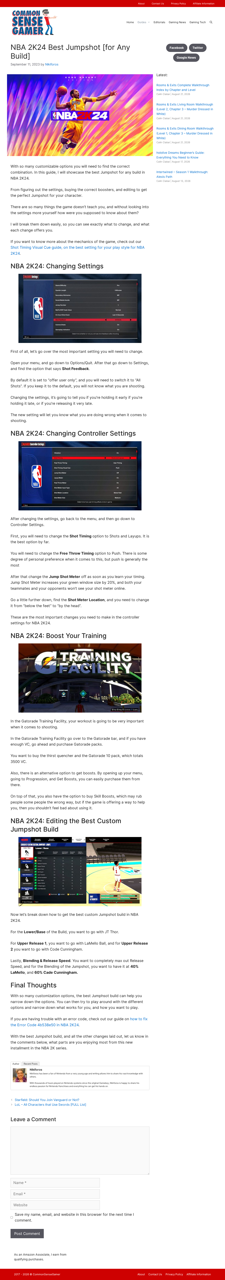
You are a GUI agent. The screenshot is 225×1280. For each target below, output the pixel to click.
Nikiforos (36, 1069)
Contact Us (158, 3)
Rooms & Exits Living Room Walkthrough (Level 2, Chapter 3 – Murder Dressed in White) (184, 109)
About (141, 3)
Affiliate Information (203, 3)
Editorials (159, 22)
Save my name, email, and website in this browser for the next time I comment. (74, 1217)
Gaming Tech (197, 22)
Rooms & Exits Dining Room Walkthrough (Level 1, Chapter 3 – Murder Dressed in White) (185, 133)
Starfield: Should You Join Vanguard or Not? (47, 1100)
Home (130, 22)
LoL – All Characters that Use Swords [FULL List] (50, 1104)
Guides (141, 22)
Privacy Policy (178, 3)
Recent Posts (31, 1064)
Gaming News (177, 22)
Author (15, 1064)
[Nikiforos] (20, 1081)
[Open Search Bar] (211, 22)
